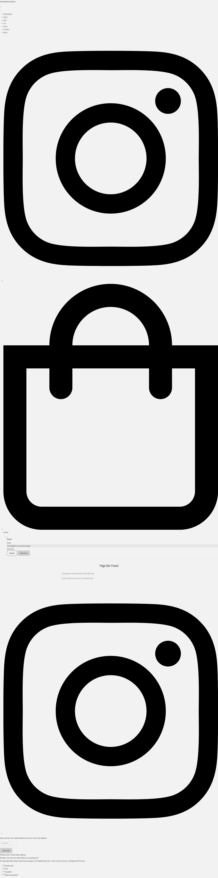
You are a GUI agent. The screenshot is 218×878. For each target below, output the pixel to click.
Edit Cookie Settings (59, 861)
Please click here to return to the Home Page (77, 578)
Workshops (7, 14)
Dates (5, 17)
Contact (6, 29)
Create (82, 861)
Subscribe (6, 851)
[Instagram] (110, 281)
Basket (12, 553)
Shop (5, 26)
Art (4, 23)
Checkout (24, 553)
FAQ (4, 20)
